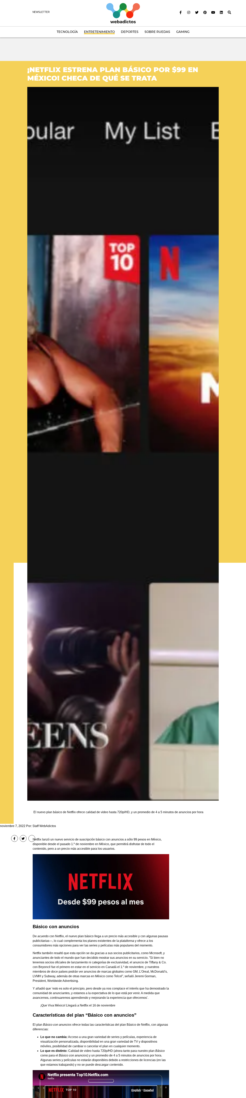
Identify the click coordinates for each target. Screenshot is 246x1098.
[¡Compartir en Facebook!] (14, 838)
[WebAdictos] (123, 13)
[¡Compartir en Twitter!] (23, 838)
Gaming (182, 32)
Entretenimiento (99, 32)
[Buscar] (229, 12)
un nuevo (56, 839)
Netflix (37, 839)
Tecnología (67, 32)
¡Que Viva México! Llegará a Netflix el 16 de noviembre (77, 1005)
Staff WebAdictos (44, 826)
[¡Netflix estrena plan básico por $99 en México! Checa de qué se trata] (123, 443)
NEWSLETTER (41, 12)
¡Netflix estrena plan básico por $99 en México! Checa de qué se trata (112, 73)
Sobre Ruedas (157, 32)
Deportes (129, 32)
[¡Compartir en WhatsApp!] (31, 838)
